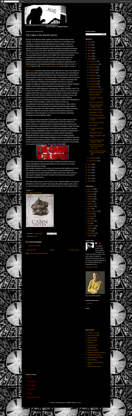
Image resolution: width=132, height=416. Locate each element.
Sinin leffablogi (92, 360)
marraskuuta (94, 64)
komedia (90, 206)
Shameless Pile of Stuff (95, 357)
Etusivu (52, 250)
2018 (90, 50)
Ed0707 (90, 303)
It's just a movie (92, 345)
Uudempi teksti (31, 250)
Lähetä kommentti (34, 245)
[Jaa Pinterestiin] (56, 234)
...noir (99, 243)
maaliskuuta (94, 87)
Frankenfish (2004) (95, 133)
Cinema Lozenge (93, 333)
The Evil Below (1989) (96, 115)
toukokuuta (93, 81)
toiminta (90, 228)
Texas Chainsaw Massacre (50, 66)
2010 (90, 175)
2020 (90, 45)
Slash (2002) (93, 125)
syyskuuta (93, 70)
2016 (90, 56)
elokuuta (93, 72)
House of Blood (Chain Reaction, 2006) (96, 141)
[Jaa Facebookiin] (54, 234)
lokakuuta (93, 67)
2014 (90, 164)
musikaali (90, 216)
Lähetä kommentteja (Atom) (39, 253)
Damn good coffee (93, 335)
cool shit (90, 189)
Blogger (78, 402)
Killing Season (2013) (96, 89)
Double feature (92, 338)
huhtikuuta (93, 84)
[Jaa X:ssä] (52, 234)
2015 (90, 59)
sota (88, 223)
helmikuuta (93, 158)
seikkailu (90, 221)
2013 (90, 167)
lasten (89, 208)
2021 (90, 42)
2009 (90, 178)
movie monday (92, 211)
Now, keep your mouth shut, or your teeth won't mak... (96, 146)
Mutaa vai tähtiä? (93, 350)
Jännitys (90, 199)
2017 (90, 53)
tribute (89, 231)
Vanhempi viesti (74, 250)
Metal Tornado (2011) (96, 102)
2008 (90, 181)
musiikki (90, 213)
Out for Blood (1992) (96, 109)
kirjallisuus (90, 204)
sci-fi (88, 218)
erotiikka (90, 196)
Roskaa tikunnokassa (94, 355)
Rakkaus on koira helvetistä (96, 352)
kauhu (35, 236)
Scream (31, 70)
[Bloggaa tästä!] (50, 234)
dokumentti (91, 191)
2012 (90, 170)
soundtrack (91, 226)
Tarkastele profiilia (91, 267)
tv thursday (91, 233)
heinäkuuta (93, 75)
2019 (90, 47)
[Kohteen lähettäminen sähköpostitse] (48, 234)
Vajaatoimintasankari (94, 366)
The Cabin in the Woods (34, 193)
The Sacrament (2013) (96, 122)
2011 (89, 172)
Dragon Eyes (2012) (95, 92)
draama (90, 194)
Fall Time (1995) (94, 95)
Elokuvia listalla (92, 340)
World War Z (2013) (95, 112)
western (90, 235)
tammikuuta (94, 160)
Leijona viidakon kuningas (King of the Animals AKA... (97, 152)
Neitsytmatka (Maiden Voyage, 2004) (96, 106)
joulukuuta (93, 61)
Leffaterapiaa (91, 347)
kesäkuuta (93, 78)
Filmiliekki (90, 342)
